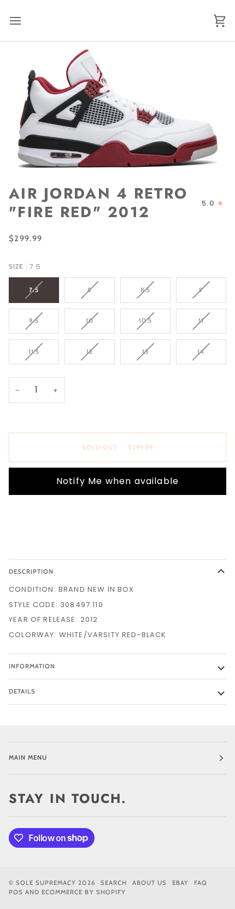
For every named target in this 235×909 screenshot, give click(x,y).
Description (31, 571)
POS (16, 892)
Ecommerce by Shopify (84, 892)
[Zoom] (117, 108)
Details (22, 691)
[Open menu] (25, 20)
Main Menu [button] (28, 757)
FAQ (200, 883)
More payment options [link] (58, 545)
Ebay (180, 883)
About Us (149, 883)
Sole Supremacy (46, 883)
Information (32, 666)
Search (114, 883)
